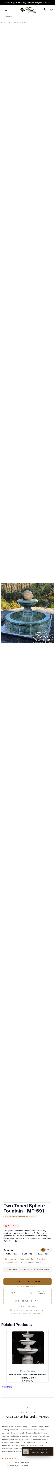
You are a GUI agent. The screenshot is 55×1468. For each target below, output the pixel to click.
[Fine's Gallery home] (28, 10)
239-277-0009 (39, 1314)
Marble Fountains (27, 1371)
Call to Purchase (29, 1281)
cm (48, 1250)
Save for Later (29, 1307)
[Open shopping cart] (51, 9)
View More (8, 1387)
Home (3, 22)
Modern (25, 22)
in (43, 1250)
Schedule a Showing (29, 1301)
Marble (16, 22)
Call (16, 1293)
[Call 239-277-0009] (45, 9)
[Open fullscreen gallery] (27, 613)
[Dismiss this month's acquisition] (51, 1449)
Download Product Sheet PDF (29, 1310)
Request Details (41, 1293)
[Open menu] (5, 9)
